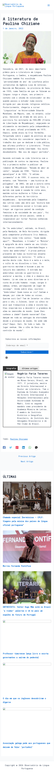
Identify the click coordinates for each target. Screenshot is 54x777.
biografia (11, 368)
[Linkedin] (23, 447)
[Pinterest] (17, 447)
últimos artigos (29, 368)
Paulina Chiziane (19, 439)
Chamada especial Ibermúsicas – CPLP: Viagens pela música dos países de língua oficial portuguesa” (25, 521)
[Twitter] (10, 447)
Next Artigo (27, 462)
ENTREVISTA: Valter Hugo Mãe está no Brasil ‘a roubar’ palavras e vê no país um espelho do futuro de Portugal (27, 611)
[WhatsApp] (30, 447)
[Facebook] (4, 447)
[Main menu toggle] (48, 5)
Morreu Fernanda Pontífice (17, 566)
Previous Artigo (27, 456)
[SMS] (36, 447)
